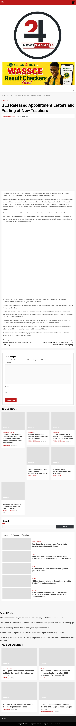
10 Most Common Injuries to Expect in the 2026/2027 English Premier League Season (16, 581)
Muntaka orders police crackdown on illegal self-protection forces (16, 568)
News (12, 432)
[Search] (73, 91)
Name (7, 386)
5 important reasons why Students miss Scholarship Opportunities (38, 456)
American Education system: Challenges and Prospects (63, 456)
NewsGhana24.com (12, 202)
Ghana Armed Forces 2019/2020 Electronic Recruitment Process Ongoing (58, 342)
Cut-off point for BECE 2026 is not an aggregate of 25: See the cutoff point (63, 421)
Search (5, 521)
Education (4, 100)
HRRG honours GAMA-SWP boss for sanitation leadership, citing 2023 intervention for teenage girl (16, 556)
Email (7, 392)
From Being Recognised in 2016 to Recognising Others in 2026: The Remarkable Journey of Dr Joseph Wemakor (16, 593)
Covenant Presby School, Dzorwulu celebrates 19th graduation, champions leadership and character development (13, 421)
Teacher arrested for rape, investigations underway (17, 342)
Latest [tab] (6, 535)
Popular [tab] (15, 535)
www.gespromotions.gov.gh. (45, 219)
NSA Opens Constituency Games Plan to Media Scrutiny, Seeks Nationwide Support (16, 544)
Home (3, 719)
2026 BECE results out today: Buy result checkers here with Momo (38, 421)
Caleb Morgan (7, 445)
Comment (8, 362)
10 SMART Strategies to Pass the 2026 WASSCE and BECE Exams (13, 491)
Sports (39, 541)
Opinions (34, 590)
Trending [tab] (25, 535)
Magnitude (46, 724)
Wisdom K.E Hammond (8, 116)
